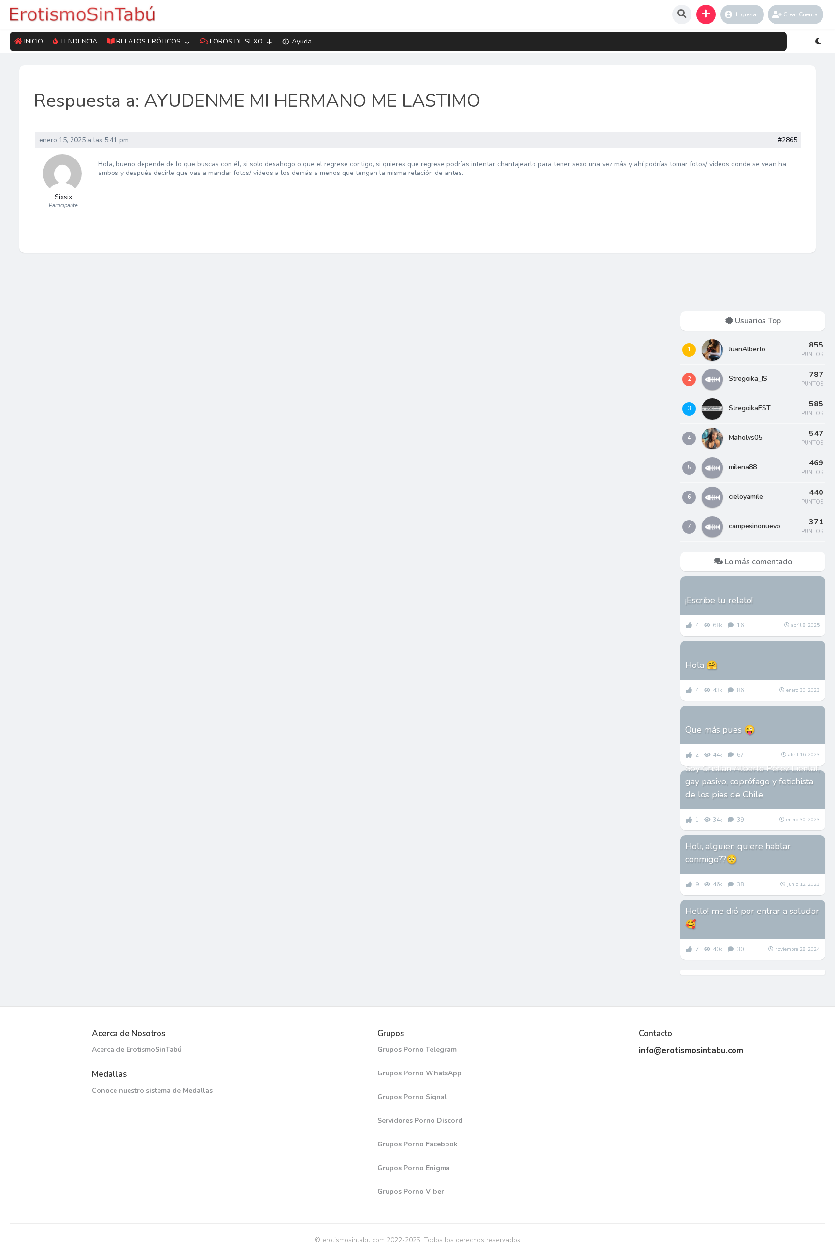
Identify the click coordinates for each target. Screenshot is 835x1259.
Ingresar (747, 14)
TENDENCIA (78, 41)
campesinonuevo (754, 526)
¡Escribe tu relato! (719, 600)
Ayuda (302, 41)
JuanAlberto (747, 349)
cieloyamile (746, 496)
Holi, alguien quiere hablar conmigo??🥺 (738, 852)
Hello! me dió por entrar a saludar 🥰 (752, 917)
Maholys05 (745, 437)
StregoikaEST (750, 408)
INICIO (33, 41)
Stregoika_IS (748, 378)
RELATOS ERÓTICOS (148, 41)
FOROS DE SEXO (236, 41)
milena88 (743, 467)
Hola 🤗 (701, 665)
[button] (706, 14)
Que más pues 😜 (720, 730)
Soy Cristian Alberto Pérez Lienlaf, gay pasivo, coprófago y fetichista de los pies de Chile (752, 781)
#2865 (787, 140)
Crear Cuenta (800, 14)
